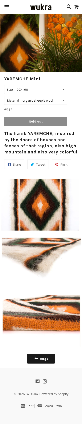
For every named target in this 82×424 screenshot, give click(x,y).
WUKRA (32, 394)
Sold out (36, 121)
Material (13, 100)
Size (10, 89)
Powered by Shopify (54, 394)
